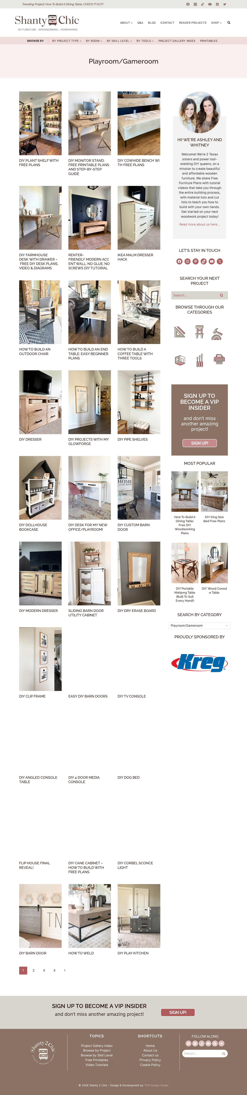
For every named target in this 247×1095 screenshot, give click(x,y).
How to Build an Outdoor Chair (34, 351)
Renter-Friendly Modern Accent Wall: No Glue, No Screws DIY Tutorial (89, 261)
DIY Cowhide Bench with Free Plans (138, 162)
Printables (208, 40)
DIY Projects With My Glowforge (88, 441)
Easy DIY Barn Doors (88, 696)
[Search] (221, 295)
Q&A (140, 22)
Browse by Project (97, 1050)
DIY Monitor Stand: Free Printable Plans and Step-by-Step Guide (88, 167)
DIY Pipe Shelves (133, 439)
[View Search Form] (229, 23)
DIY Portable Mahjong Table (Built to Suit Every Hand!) (184, 594)
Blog (152, 22)
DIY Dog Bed (129, 777)
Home (150, 1046)
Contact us (150, 1055)
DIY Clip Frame (32, 696)
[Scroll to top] (235, 1079)
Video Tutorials (97, 1065)
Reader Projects (193, 22)
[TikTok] (202, 4)
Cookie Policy (150, 1065)
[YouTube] (210, 4)
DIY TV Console (132, 696)
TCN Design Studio (156, 1085)
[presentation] (40, 123)
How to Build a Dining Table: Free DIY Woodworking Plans (184, 525)
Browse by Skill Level (97, 1055)
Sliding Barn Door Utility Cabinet (86, 613)
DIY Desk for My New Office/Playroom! (87, 527)
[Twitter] (224, 4)
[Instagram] (195, 4)
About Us (150, 1050)
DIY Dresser (30, 439)
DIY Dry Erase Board (137, 611)
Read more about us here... (199, 224)
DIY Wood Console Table (214, 590)
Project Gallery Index (176, 40)
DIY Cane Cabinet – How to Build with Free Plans (86, 867)
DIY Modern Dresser (38, 611)
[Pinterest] (217, 4)
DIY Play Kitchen (133, 953)
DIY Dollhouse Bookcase (33, 527)
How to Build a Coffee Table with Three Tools (135, 353)
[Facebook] (188, 4)
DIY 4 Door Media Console (83, 779)
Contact (167, 22)
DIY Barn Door (32, 953)
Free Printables (96, 1060)
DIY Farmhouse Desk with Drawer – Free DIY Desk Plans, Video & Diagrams (38, 261)
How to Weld (81, 953)
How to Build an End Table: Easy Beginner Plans (88, 353)
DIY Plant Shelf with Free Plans (39, 162)
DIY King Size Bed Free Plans (214, 519)
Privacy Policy (150, 1060)
